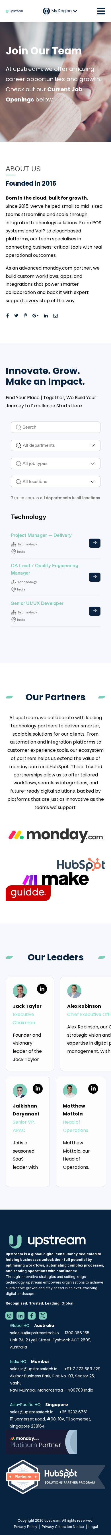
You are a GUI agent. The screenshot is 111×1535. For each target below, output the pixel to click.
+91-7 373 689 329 (82, 1368)
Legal (93, 1527)
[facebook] (9, 315)
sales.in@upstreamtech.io (33, 1368)
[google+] (37, 315)
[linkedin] (48, 315)
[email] (57, 315)
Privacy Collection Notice (63, 1527)
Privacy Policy (25, 1527)
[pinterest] (27, 315)
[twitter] (18, 315)
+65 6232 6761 (73, 1411)
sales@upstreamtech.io (32, 1411)
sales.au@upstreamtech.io (34, 1332)
